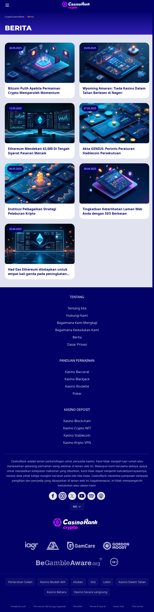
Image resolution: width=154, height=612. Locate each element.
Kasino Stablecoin (77, 435)
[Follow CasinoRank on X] (72, 496)
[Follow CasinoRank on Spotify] (91, 496)
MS (75, 506)
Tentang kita (77, 308)
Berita (77, 337)
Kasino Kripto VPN (77, 442)
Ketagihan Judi (18, 606)
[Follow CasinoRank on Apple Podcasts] (101, 496)
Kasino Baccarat (77, 372)
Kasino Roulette (77, 386)
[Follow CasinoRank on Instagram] (63, 496)
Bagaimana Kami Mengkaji (77, 322)
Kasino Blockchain (77, 421)
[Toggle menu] (7, 5)
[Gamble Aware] (69, 562)
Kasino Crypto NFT (77, 428)
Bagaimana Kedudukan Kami (77, 330)
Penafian (77, 606)
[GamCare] (81, 546)
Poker (77, 393)
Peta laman (137, 606)
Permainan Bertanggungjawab (49, 606)
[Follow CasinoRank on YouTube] (82, 496)
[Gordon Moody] (116, 546)
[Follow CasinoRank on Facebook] (53, 496)
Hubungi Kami (77, 315)
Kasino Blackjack (77, 379)
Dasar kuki (118, 606)
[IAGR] (31, 546)
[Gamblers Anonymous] (52, 546)
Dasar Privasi (77, 344)
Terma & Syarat (98, 606)
